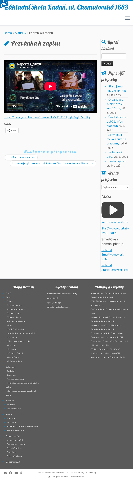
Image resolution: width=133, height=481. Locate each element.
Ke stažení (11, 371)
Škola (8, 297)
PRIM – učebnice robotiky (18, 341)
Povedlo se (11, 452)
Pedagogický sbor (15, 305)
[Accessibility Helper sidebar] (4, 4)
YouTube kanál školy (114, 222)
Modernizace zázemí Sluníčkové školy (108, 357)
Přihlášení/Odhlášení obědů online (22, 426)
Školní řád (11, 375)
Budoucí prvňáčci (14, 313)
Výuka (9, 325)
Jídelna (9, 414)
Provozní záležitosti (15, 379)
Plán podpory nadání (16, 444)
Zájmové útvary (14, 317)
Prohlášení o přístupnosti (102, 297)
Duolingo (11, 349)
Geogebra (11, 345)
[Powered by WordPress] (49, 476)
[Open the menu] (127, 18)
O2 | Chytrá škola (14, 361)
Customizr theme (76, 477)
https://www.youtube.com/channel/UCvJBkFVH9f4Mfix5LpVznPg (47, 117)
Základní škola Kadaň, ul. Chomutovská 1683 (66, 7)
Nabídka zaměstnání (16, 321)
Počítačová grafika (15, 329)
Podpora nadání (13, 436)
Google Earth (13, 357)
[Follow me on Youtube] (17, 473)
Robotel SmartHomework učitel (112, 255)
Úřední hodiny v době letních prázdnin (117, 122)
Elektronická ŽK (13, 462)
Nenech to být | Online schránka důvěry (108, 293)
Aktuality (20, 33)
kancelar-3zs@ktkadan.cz (58, 307)
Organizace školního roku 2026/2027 (115, 104)
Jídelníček (11, 418)
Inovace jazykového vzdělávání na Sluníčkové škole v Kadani (53, 163)
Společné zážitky (14, 448)
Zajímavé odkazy (14, 456)
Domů (8, 33)
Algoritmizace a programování (21, 333)
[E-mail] (6, 473)
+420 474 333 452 (54, 302)
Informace (11, 422)
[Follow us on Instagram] (22, 473)
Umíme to (12, 337)
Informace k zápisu (21, 157)
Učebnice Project (15, 353)
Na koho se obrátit (15, 440)
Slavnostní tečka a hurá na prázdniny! (116, 139)
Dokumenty (11, 367)
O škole (10, 301)
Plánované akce (14, 409)
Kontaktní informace (16, 309)
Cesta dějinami (117, 161)
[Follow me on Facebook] (12, 473)
